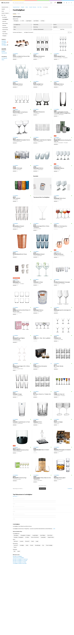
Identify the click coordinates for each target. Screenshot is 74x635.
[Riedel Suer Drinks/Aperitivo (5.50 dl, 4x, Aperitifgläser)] (63, 218)
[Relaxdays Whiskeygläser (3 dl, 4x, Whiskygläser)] (63, 470)
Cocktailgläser (5, 19)
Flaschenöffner (5, 29)
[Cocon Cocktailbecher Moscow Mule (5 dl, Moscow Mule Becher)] (22, 48)
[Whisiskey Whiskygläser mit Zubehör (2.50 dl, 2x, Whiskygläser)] (63, 442)
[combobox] (20, 32)
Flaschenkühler (5, 27)
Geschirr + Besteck (5, 13)
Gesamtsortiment (5, 7)
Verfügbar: (26, 32)
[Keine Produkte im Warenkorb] (71, 3)
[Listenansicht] (71, 32)
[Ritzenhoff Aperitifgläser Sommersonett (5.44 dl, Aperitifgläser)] (22, 330)
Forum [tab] (19, 13)
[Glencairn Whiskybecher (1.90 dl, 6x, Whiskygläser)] (42, 48)
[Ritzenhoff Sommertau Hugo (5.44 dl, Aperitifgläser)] (22, 470)
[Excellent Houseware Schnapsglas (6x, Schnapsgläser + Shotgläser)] (63, 274)
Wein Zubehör (5, 33)
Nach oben (70, 488)
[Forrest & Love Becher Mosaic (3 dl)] (22, 246)
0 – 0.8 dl (22, 20)
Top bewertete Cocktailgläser (18, 543)
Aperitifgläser (36, 20)
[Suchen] (14, 3)
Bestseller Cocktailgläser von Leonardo (20, 546)
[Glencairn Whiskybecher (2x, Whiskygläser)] (42, 104)
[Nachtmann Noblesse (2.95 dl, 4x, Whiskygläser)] (42, 302)
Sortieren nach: (15, 32)
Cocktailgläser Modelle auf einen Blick (20, 549)
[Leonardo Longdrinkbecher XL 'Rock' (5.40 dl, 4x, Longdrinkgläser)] (22, 414)
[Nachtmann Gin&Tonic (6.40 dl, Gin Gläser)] (63, 160)
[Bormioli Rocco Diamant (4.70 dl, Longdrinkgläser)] (22, 218)
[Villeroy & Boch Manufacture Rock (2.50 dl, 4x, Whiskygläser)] (22, 442)
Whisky (3, 59)
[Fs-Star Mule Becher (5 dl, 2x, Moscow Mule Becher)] (63, 246)
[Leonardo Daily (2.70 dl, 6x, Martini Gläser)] (63, 330)
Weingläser (4, 35)
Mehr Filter (62, 29)
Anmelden (59, 2)
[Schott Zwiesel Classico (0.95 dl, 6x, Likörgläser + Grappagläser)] (63, 48)
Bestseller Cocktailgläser (17, 542)
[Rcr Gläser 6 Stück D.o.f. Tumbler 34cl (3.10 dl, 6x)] (42, 386)
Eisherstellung (5, 23)
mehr (54, 514)
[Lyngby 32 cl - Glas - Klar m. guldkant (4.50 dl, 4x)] (42, 330)
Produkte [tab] (14, 13)
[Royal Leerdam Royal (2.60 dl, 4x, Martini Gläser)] (42, 76)
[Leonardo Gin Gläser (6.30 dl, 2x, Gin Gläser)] (42, 274)
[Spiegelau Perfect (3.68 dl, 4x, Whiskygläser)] (42, 414)
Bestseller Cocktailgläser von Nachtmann (20, 544)
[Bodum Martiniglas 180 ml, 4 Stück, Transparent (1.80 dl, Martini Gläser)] (42, 218)
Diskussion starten (67, 495)
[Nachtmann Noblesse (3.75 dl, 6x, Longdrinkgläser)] (42, 160)
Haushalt (3, 9)
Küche (3, 11)
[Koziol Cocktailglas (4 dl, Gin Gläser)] (63, 414)
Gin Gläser (42, 20)
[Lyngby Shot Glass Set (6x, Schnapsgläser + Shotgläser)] (63, 386)
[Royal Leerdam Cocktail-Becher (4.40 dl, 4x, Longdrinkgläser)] (22, 104)
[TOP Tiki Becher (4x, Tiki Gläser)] (22, 189)
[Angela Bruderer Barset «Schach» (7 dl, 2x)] (42, 442)
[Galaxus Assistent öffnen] (64, 3)
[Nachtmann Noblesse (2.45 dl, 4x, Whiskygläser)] (63, 76)
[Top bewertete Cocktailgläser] (42, 186)
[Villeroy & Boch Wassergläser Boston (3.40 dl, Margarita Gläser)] (22, 132)
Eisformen (4, 21)
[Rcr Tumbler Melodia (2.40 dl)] (63, 358)
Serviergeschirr (4, 58)
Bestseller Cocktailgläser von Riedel (19, 547)
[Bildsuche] (51, 3)
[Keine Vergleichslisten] (66, 3)
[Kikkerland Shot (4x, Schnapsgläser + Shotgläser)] (22, 274)
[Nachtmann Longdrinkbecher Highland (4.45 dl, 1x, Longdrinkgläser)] (42, 132)
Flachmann (4, 25)
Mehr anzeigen (42, 488)
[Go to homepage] (5, 2)
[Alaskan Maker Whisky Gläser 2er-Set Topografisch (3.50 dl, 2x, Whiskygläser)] (42, 470)
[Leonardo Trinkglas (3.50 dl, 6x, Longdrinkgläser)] (22, 386)
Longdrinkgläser (29, 20)
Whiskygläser (16, 20)
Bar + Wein (3, 15)
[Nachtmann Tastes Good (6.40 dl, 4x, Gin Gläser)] (63, 189)
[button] (30, 53)
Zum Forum (15, 496)
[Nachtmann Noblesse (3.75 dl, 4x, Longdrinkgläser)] (22, 76)
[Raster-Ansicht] (69, 32)
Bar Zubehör (4, 17)
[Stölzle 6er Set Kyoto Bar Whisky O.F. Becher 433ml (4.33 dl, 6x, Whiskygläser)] (22, 302)
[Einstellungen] (55, 3)
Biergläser (3, 51)
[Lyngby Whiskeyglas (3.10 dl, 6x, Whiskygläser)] (22, 160)
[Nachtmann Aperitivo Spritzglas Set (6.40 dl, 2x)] (63, 302)
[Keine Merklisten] (69, 3)
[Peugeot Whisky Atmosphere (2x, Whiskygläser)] (42, 358)
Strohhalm (4, 31)
